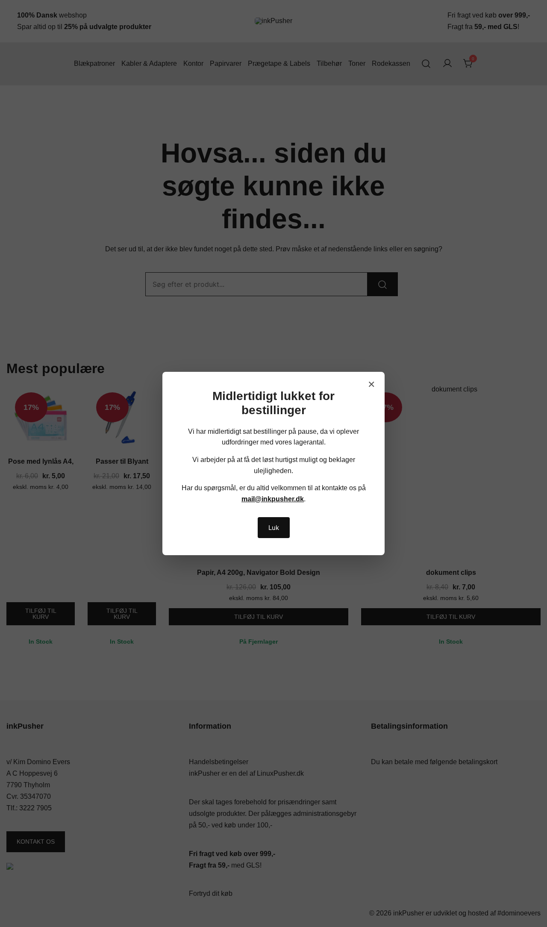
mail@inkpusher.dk (272, 499)
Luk (273, 528)
